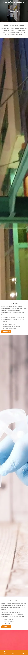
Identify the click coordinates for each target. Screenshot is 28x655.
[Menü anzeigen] (25, 2)
